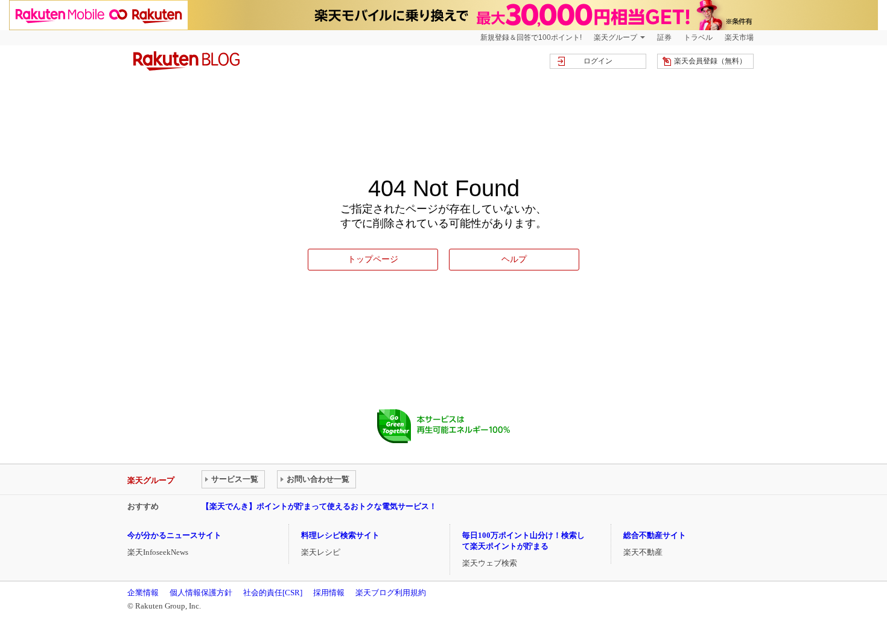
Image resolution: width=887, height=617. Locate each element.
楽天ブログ (186, 61)
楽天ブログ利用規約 (390, 592)
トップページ (373, 259)
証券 (664, 37)
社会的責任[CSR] (272, 592)
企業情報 (143, 592)
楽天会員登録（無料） (710, 61)
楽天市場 (739, 37)
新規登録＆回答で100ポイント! (531, 37)
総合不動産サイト (654, 535)
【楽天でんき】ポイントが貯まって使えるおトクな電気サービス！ (319, 506)
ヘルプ (514, 259)
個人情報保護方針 (201, 592)
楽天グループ (615, 37)
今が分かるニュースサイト (174, 535)
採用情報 (329, 592)
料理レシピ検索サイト (340, 535)
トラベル (698, 37)
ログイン (597, 61)
